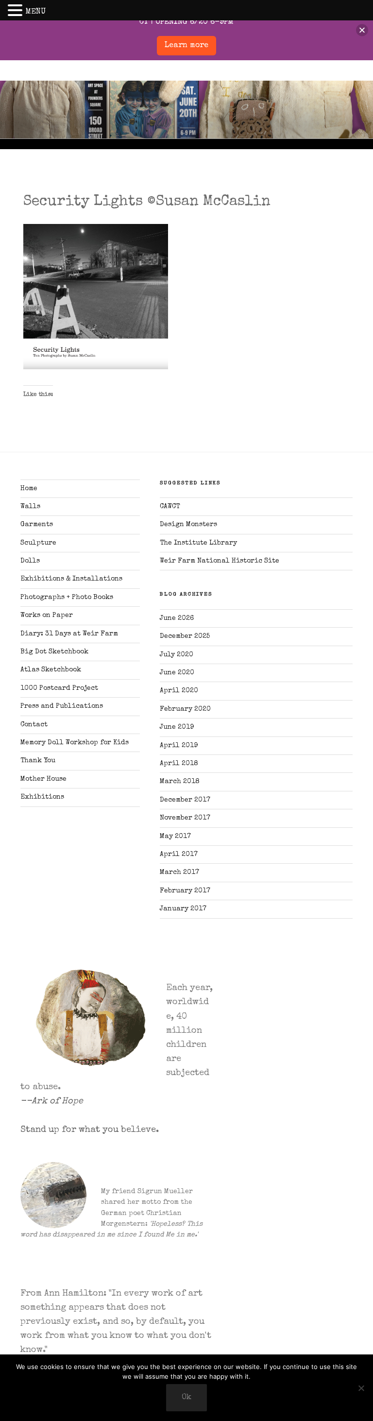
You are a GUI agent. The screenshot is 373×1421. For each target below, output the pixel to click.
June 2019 (177, 727)
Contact (34, 724)
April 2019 (179, 745)
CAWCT (170, 506)
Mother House (43, 779)
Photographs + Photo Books (66, 597)
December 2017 (185, 800)
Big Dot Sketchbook (54, 652)
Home (28, 488)
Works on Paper (46, 615)
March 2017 (179, 872)
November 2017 (185, 818)
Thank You (37, 760)
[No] (361, 1388)
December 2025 (185, 636)
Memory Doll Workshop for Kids (74, 742)
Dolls (30, 561)
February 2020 (185, 709)
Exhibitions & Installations (71, 579)
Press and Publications (61, 706)
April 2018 (179, 763)
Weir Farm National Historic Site (219, 561)
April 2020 (179, 690)
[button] (16, 11)
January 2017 (183, 909)
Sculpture (38, 543)
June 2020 (177, 672)
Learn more (186, 46)
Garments (36, 524)
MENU (35, 12)
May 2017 (175, 836)
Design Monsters (188, 524)
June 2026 (177, 618)
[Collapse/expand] (362, 30)
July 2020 (176, 654)
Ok (186, 1398)
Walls (30, 506)
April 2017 (179, 854)
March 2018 (180, 781)
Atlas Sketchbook (50, 670)
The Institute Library (198, 543)
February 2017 (185, 891)
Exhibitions (42, 797)
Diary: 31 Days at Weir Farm (69, 634)
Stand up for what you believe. (89, 1130)
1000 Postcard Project (59, 688)
